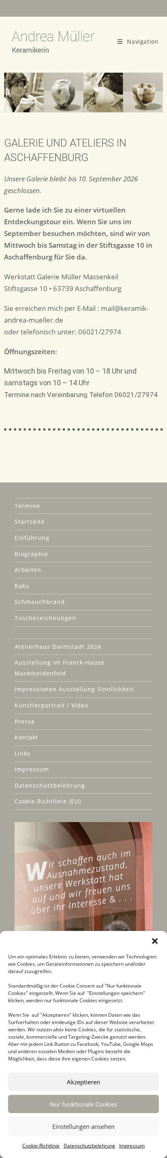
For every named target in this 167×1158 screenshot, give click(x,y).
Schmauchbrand (40, 602)
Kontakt (26, 737)
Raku (22, 586)
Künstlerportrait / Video (51, 705)
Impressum (132, 1145)
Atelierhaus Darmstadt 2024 (58, 646)
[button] (155, 941)
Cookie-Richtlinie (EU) (48, 801)
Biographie (31, 554)
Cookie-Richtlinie (41, 1145)
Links (22, 753)
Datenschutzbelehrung (89, 1145)
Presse (25, 721)
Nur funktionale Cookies (83, 1104)
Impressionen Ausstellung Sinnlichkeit (74, 689)
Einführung (32, 538)
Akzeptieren (83, 1082)
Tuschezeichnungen (45, 618)
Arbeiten (28, 570)
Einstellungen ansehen (83, 1126)
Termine (27, 506)
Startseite (30, 521)
